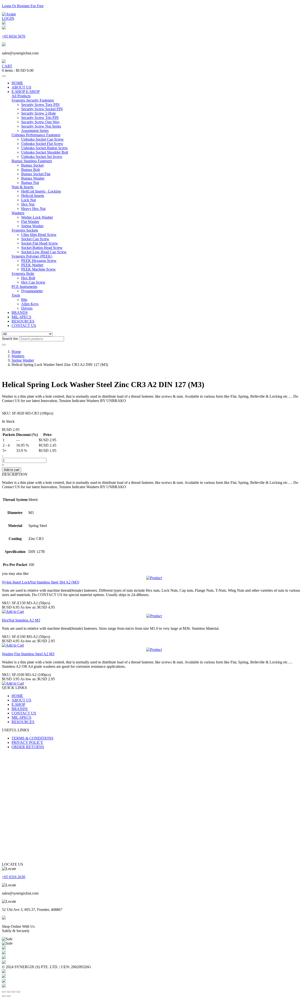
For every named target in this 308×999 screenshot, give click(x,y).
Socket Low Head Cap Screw (44, 252)
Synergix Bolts (23, 274)
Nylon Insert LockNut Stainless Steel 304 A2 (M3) (40, 582)
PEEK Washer (32, 265)
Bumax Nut (30, 183)
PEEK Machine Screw (38, 269)
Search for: (10, 339)
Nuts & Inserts (22, 187)
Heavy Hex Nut (33, 209)
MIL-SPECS (21, 317)
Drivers (26, 308)
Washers (18, 213)
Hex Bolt (28, 278)
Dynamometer (32, 291)
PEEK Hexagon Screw (39, 261)
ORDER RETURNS (28, 747)
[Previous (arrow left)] (4, 996)
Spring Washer (32, 226)
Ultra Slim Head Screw (39, 235)
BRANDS (20, 313)
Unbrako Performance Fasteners (36, 135)
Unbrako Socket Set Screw (41, 157)
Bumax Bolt (30, 170)
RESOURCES (23, 321)
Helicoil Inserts (32, 196)
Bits (24, 300)
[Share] (13, 992)
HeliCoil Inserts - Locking (41, 191)
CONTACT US (24, 326)
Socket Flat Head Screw (39, 243)
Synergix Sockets (25, 230)
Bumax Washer (33, 178)
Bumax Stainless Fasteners (32, 161)
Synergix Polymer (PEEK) (32, 256)
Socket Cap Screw (35, 239)
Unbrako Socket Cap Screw (42, 139)
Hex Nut (27, 204)
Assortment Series (35, 131)
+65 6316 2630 (13, 877)
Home (16, 352)
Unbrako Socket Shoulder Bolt (44, 152)
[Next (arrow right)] (9, 996)
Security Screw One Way (40, 122)
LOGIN (8, 18)
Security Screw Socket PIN (42, 109)
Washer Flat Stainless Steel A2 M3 (28, 654)
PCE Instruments (24, 287)
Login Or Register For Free (23, 6)
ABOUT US (21, 87)
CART (7, 66)
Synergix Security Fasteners (33, 100)
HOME (17, 83)
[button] (13, 612)
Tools (16, 295)
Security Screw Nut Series (41, 126)
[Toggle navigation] (4, 76)
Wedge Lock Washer (37, 217)
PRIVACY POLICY (27, 742)
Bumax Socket (32, 165)
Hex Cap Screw (33, 282)
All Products (21, 96)
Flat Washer (30, 222)
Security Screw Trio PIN (40, 118)
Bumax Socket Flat (35, 174)
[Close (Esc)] (18, 992)
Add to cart (11, 470)
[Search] (4, 344)
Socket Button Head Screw (42, 248)
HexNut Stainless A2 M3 (21, 620)
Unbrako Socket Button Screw (44, 148)
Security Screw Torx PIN (40, 105)
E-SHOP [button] (33, 92)
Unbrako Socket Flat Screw (42, 144)
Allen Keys (29, 304)
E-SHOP (19, 92)
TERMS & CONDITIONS (32, 738)
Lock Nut (28, 200)
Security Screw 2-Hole (38, 113)
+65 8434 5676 (13, 36)
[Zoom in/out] (4, 992)
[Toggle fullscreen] (9, 992)
